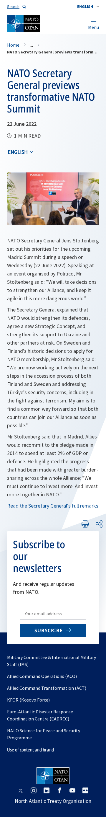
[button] (88, 6)
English (18, 152)
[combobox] (88, 6)
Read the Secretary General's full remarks (52, 505)
